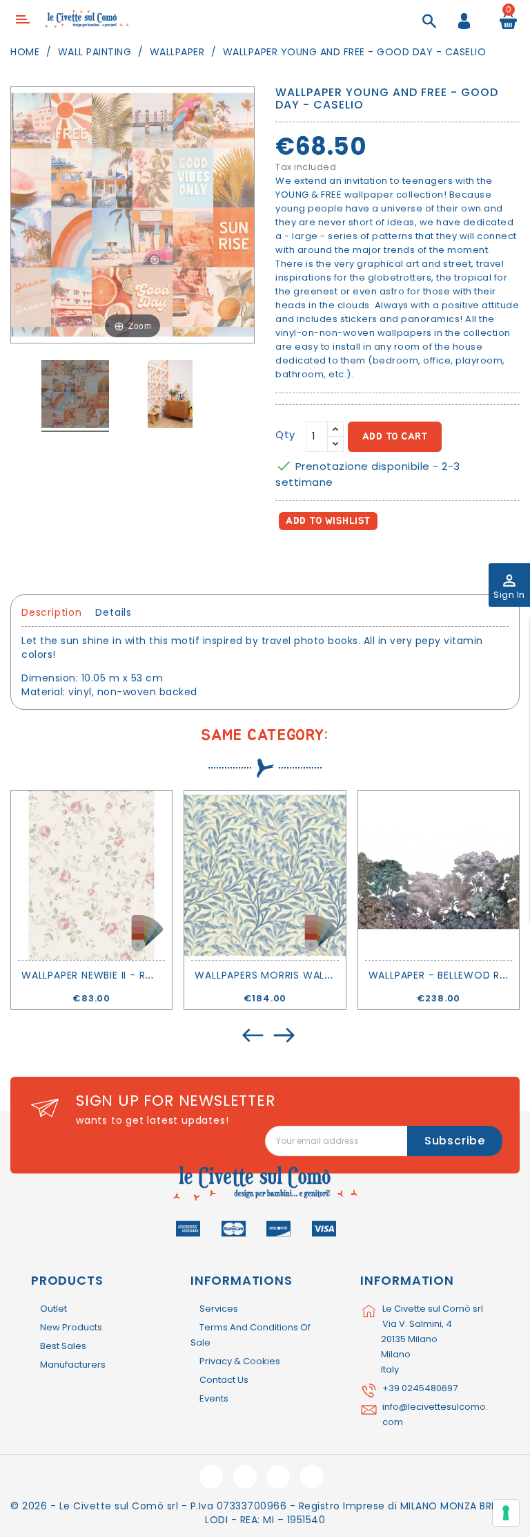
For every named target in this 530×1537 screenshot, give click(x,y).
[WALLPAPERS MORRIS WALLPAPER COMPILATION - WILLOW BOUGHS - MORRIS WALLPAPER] (264, 875)
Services (218, 1308)
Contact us (223, 1379)
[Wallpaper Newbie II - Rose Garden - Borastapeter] (91, 875)
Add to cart (395, 437)
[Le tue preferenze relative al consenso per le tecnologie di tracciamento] (506, 1513)
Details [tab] (113, 612)
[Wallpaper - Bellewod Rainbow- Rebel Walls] (438, 875)
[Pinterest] (348, 560)
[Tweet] (319, 560)
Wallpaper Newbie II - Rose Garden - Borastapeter (160, 975)
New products (71, 1327)
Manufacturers (73, 1364)
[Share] (288, 560)
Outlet (53, 1308)
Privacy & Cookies (239, 1361)
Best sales (63, 1345)
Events (213, 1398)
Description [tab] (51, 612)
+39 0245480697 (420, 1388)
